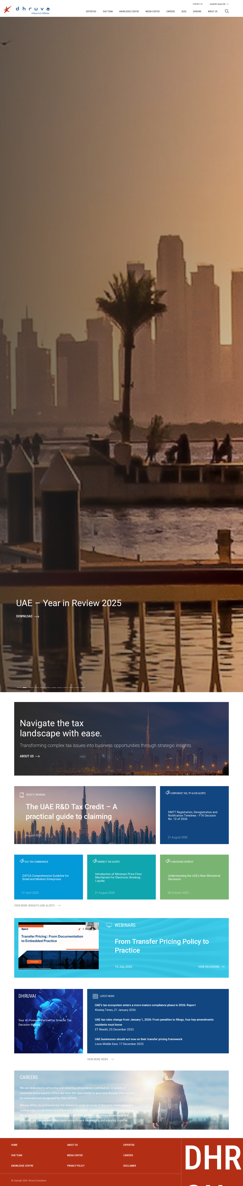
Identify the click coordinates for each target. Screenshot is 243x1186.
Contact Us (198, 4)
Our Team (108, 11)
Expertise (91, 11)
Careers (170, 11)
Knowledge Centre (129, 11)
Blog (184, 11)
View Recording (28, 636)
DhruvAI (197, 11)
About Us (212, 11)
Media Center (153, 11)
